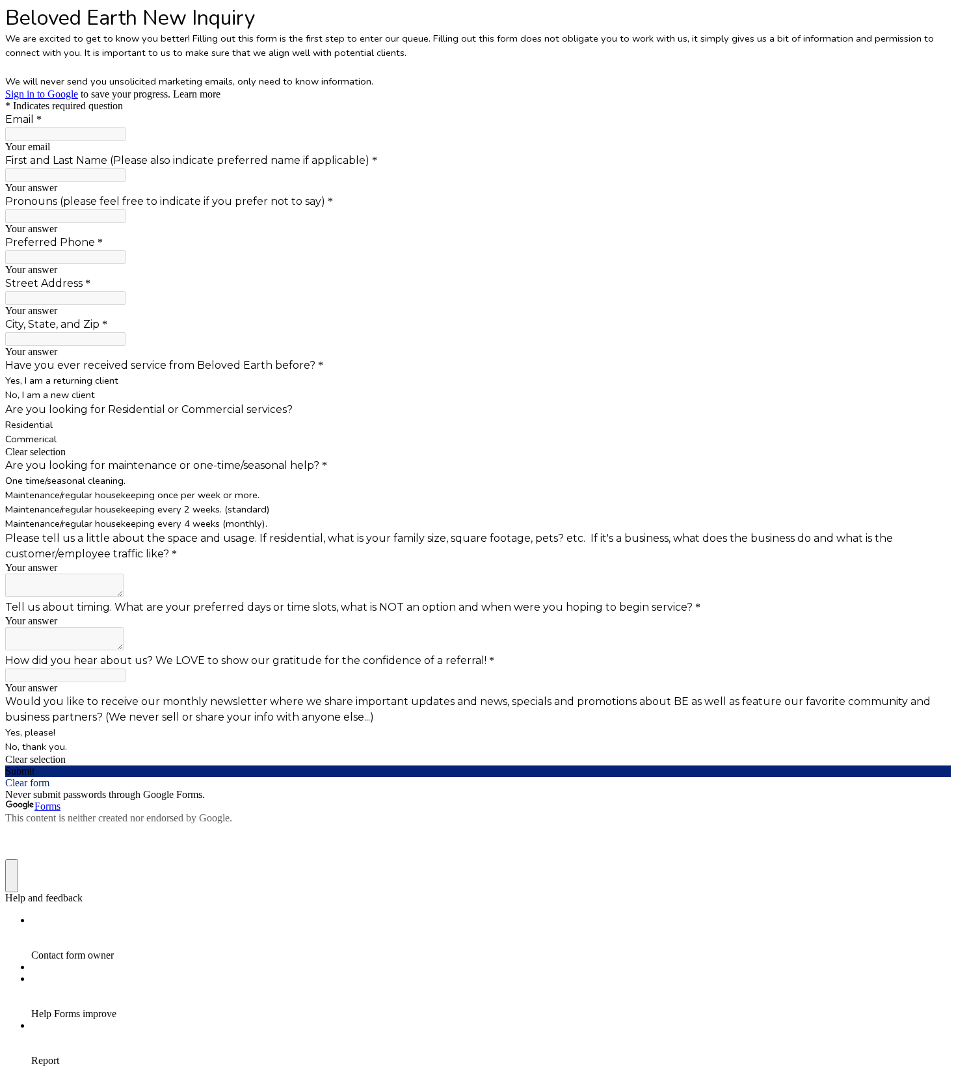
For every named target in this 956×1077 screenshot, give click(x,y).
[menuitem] (491, 937)
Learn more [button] (196, 94)
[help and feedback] (11, 875)
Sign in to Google (41, 94)
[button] (478, 452)
